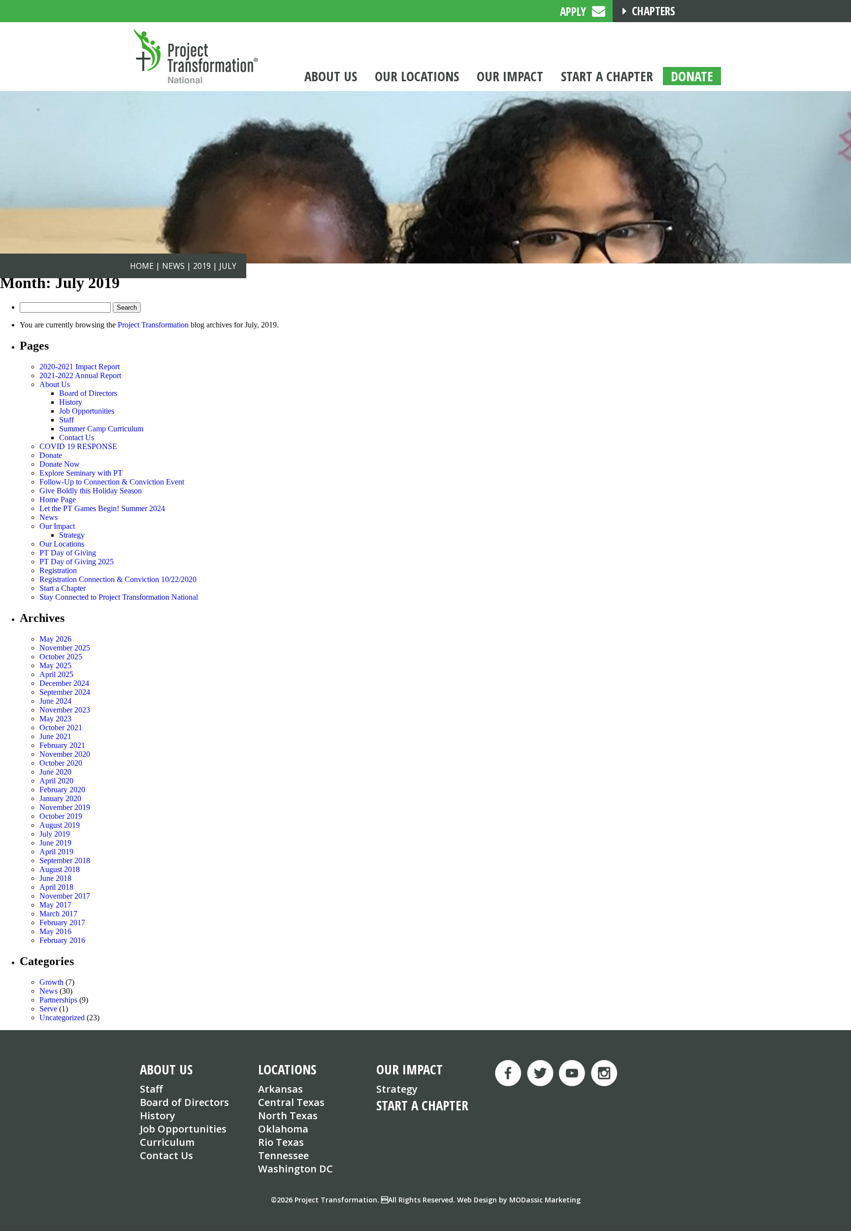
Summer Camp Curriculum (101, 428)
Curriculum (167, 1142)
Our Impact (57, 526)
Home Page (57, 499)
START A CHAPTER (422, 1105)
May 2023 (55, 718)
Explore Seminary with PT (81, 473)
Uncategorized (62, 1017)
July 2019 (54, 834)
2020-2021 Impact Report (79, 366)
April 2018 (56, 887)
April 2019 (56, 851)
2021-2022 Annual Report (80, 375)
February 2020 (62, 789)
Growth (51, 982)
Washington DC (295, 1168)
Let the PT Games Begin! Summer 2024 (102, 508)
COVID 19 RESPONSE (78, 446)
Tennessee (283, 1155)
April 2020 (56, 781)
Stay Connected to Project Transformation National (118, 597)
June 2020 (55, 772)
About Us (54, 384)
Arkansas (280, 1089)
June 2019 (55, 843)
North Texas (288, 1115)
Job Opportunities (86, 411)
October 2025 (60, 656)
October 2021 (60, 727)
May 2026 (55, 639)
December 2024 (64, 683)
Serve (48, 1008)
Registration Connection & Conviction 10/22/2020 (117, 579)
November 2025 (64, 648)
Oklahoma (283, 1128)
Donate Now (59, 464)
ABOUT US (166, 1069)
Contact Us (76, 437)
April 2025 (56, 674)
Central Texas (291, 1102)
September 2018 (64, 860)
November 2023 (64, 710)
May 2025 (55, 665)
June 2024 (55, 701)
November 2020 (64, 754)
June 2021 (55, 736)
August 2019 (59, 825)
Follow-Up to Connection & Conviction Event (111, 482)
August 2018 (59, 869)
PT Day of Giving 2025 (76, 561)
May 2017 (55, 905)
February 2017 (62, 922)
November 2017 (64, 896)
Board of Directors (88, 393)
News (48, 517)
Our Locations (61, 544)
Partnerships (58, 1000)
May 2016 (55, 931)
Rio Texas (281, 1142)
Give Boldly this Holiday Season (90, 490)
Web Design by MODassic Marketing (519, 1199)
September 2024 (64, 692)
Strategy (72, 535)
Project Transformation (153, 325)
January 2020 (60, 798)
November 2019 (64, 807)
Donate (50, 455)
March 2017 (58, 913)
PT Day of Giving (67, 553)
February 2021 (62, 745)
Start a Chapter (62, 588)
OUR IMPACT (409, 1069)
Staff (66, 420)
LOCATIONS (287, 1069)
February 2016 (62, 940)
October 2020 (60, 763)
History (70, 402)
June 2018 (55, 878)
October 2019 (60, 816)
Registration (58, 570)
